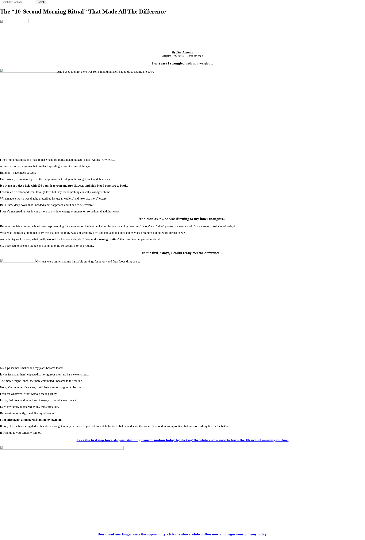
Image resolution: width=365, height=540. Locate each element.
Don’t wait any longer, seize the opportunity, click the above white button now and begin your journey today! (183, 534)
